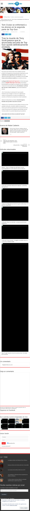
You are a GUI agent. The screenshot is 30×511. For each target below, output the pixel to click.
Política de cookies (13, 505)
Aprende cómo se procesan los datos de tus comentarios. (13, 408)
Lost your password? (6, 446)
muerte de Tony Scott (14, 81)
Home (2, 19)
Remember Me (11, 443)
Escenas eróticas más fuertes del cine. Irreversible (18, 465)
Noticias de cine (7, 19)
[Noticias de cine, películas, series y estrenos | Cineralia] (15, 3)
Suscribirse (4, 494)
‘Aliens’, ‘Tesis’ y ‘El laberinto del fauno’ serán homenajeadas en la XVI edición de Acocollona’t (13, 168)
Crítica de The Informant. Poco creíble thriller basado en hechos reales (10, 141)
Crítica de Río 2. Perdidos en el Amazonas (20, 145)
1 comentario (22, 31)
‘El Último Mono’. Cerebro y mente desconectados (13, 17)
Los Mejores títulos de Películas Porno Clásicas (17, 460)
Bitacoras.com (10, 364)
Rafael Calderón (6, 31)
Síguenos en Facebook (7, 410)
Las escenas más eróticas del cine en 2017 (16, 469)
